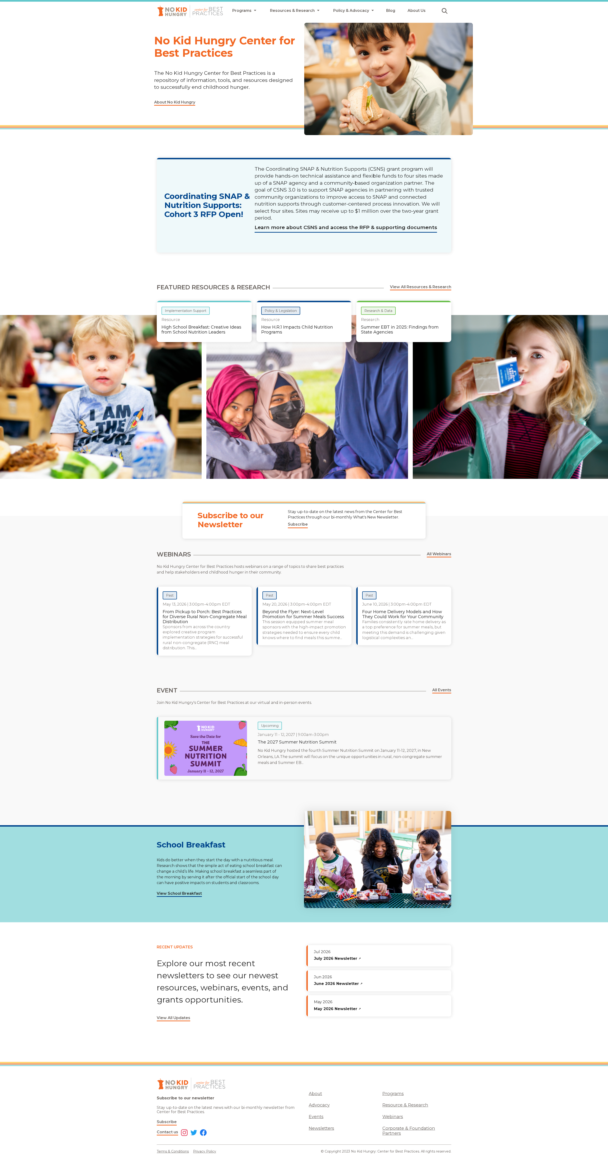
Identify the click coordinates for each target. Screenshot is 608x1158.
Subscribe (167, 1122)
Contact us (167, 1132)
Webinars (392, 1116)
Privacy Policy (204, 1151)
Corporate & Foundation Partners (408, 1130)
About (315, 1093)
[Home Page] (190, 11)
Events (316, 1116)
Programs (393, 1093)
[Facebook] (203, 1133)
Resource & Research (405, 1105)
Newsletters (321, 1128)
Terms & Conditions (173, 1151)
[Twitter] (193, 1133)
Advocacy (319, 1105)
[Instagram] (184, 1133)
